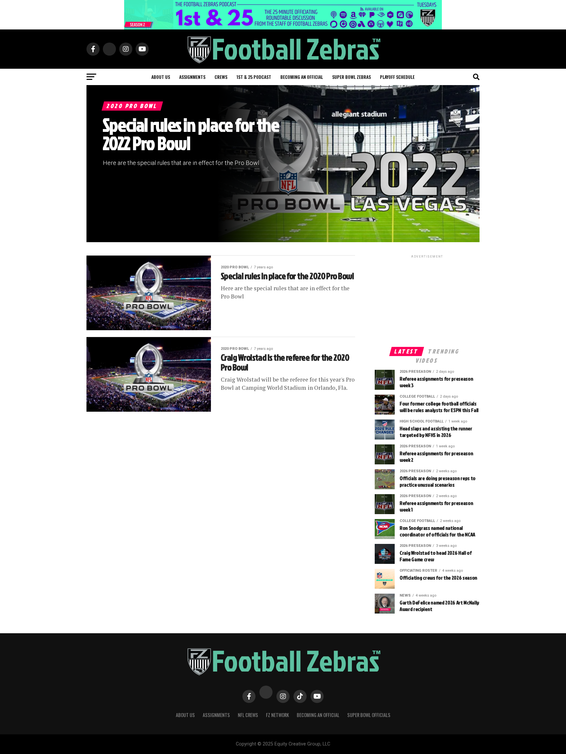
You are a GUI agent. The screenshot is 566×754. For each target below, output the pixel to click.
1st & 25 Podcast (253, 76)
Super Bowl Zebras (351, 76)
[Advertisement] (427, 300)
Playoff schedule (397, 76)
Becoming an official (301, 76)
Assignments (192, 76)
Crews (221, 76)
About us (160, 76)
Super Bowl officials (368, 714)
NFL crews (248, 714)
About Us (185, 714)
